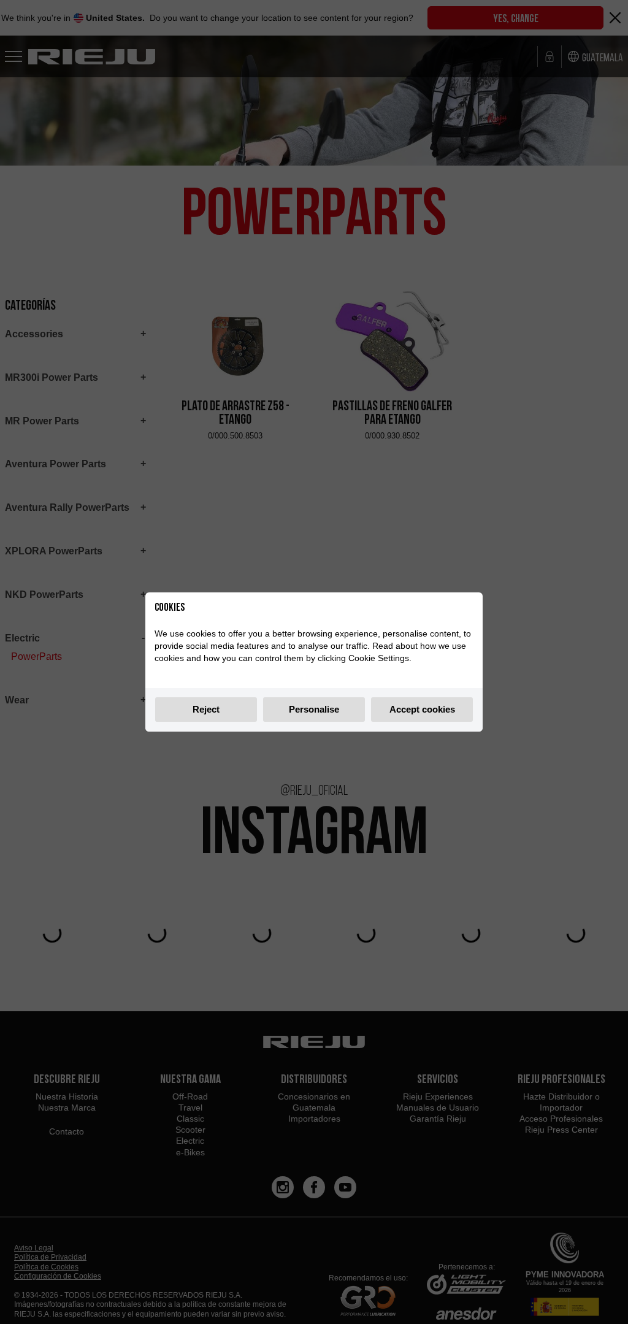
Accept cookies (422, 709)
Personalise (314, 709)
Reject (206, 709)
